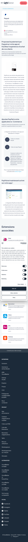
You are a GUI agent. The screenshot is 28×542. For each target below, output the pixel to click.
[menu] (2, 3)
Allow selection (14, 293)
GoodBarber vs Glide (5, 483)
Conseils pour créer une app (14, 350)
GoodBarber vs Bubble (5, 471)
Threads (6, 521)
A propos (4, 363)
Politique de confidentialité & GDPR (6, 395)
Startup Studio (4, 378)
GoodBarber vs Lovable (5, 488)
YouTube (6, 514)
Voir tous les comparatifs (5, 494)
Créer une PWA (6, 424)
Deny (14, 297)
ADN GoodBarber (5, 373)
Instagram (7, 507)
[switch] (24, 270)
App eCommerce (5, 412)
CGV (3, 390)
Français (15, 536)
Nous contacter (4, 401)
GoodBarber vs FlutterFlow (5, 477)
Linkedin (6, 518)
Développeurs (6, 447)
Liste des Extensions (5, 428)
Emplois (4, 383)
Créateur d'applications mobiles (6, 418)
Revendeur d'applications (6, 433)
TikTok (6, 525)
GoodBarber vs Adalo (5, 465)
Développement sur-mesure (6, 451)
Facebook (7, 503)
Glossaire (4, 456)
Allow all (14, 288)
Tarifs (3, 438)
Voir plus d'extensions (8, 8)
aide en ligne (18, 171)
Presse (4, 386)
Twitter (6, 511)
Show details (21, 284)
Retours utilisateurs (5, 442)
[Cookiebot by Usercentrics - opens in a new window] (20, 243)
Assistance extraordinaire (6, 368)
